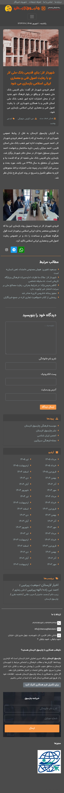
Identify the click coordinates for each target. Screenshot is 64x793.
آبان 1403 (24, 521)
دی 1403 (24, 515)
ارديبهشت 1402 (21, 564)
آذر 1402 (52, 558)
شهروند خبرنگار (20, 2)
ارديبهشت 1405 (21, 466)
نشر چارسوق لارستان (46, 431)
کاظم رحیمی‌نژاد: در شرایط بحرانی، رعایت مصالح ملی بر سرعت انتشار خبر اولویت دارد (31, 287)
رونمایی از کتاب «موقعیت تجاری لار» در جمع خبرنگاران (30, 297)
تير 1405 (24, 459)
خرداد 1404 (50, 503)
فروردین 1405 (49, 472)
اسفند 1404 (23, 472)
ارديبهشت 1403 (21, 540)
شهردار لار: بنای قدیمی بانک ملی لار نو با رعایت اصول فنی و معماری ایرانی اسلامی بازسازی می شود (30, 78)
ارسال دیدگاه (48, 407)
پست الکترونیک (48, 374)
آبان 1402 (24, 558)
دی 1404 (24, 478)
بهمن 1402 (51, 552)
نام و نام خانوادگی (47, 359)
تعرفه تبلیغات (35, 2)
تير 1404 (24, 496)
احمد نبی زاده (50, 590)
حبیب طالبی (28, 594)
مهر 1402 (51, 564)
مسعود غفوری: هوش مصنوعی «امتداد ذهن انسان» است (32, 271)
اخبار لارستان (49, 585)
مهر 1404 (51, 490)
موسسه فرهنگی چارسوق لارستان (40, 426)
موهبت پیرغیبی (29, 585)
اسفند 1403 (23, 509)
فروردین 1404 (49, 509)
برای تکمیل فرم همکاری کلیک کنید (42, 685)
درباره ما (58, 2)
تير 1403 (24, 534)
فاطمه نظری (16, 594)
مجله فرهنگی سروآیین (45, 441)
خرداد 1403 (50, 540)
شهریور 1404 (22, 490)
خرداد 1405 (50, 466)
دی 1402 (24, 552)
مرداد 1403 (50, 534)
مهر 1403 (51, 527)
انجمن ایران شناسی (46, 436)
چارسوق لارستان (51, 599)
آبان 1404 (24, 484)
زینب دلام (53, 594)
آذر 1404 (52, 484)
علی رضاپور (19, 590)
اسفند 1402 (23, 546)
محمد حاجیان (42, 594)
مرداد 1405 (50, 459)
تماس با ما (48, 2)
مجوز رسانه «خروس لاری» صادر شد (39, 293)
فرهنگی (20, 118)
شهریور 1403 (22, 527)
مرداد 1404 (50, 496)
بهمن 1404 (50, 478)
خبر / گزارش (29, 118)
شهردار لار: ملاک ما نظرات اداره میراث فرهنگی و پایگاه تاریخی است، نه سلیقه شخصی (32, 279)
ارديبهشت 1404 (21, 503)
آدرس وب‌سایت (48, 390)
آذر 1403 (52, 521)
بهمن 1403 (50, 515)
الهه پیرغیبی (33, 590)
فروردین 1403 (49, 546)
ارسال (32, 728)
